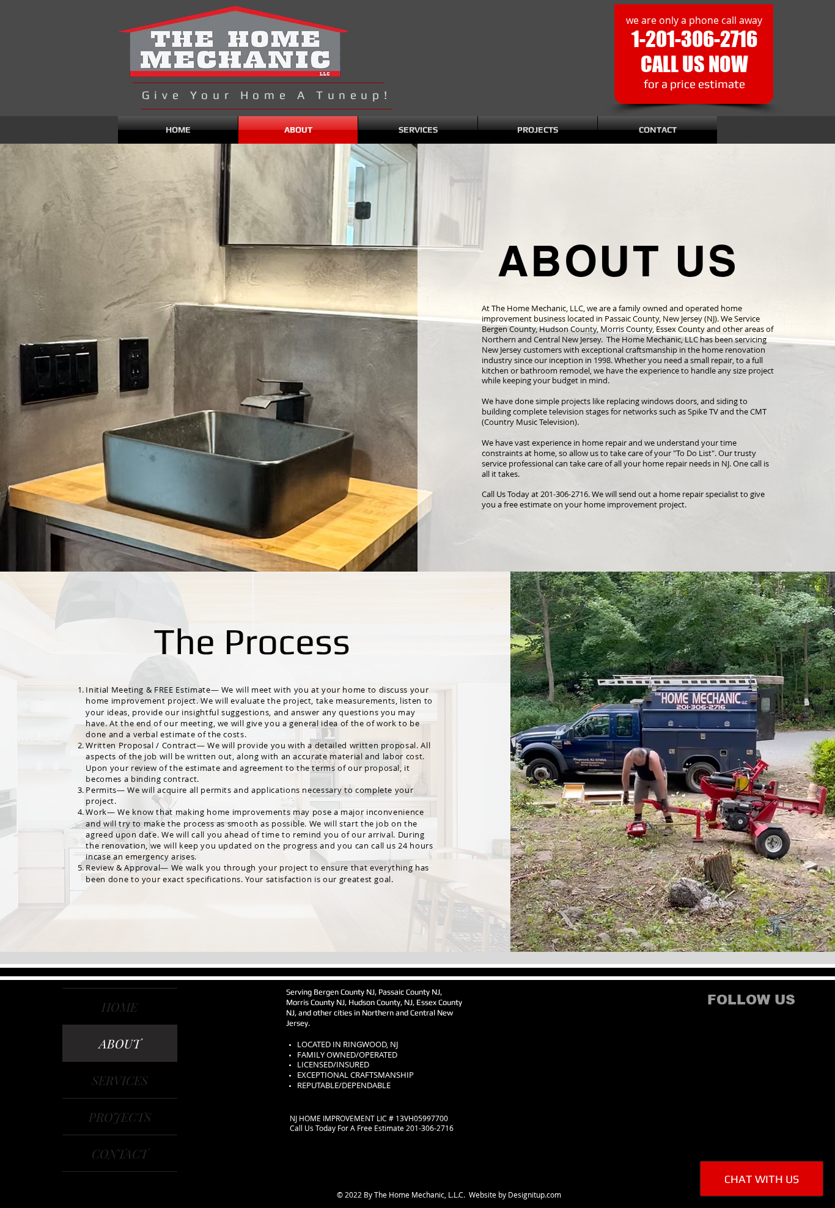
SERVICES (120, 1080)
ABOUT (120, 1043)
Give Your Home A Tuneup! (266, 94)
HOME (119, 1006)
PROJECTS (120, 1116)
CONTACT (120, 1153)
